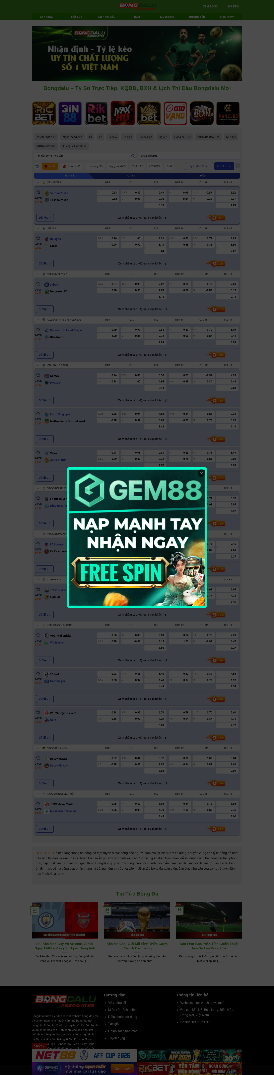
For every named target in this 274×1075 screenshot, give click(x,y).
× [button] (201, 473)
